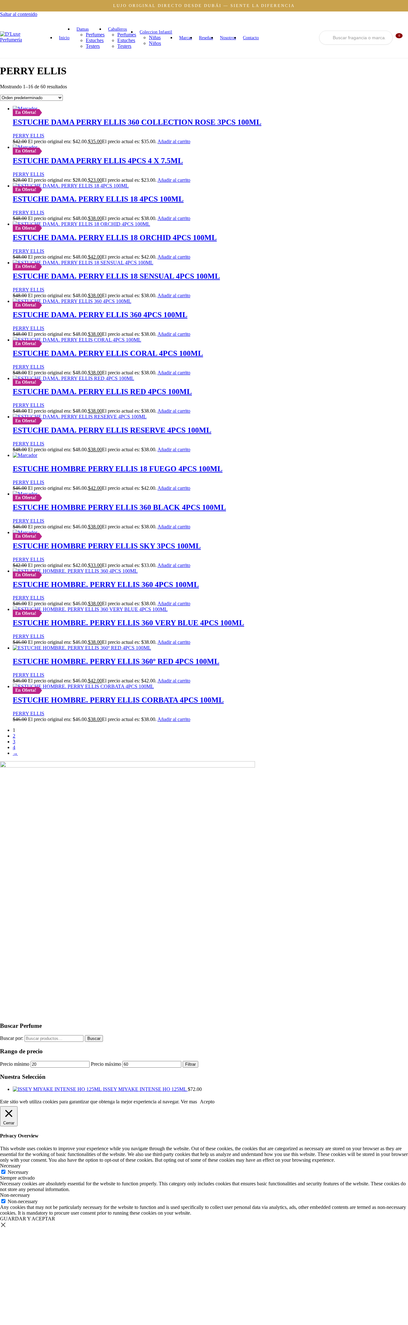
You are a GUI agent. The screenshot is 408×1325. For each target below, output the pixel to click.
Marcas (185, 37)
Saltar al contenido (18, 14)
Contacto (251, 37)
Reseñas (206, 37)
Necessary (18, 1172)
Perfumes (95, 34)
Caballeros (117, 29)
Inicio (64, 37)
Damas (82, 29)
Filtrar (190, 1064)
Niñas (155, 37)
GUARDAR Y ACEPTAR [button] (27, 1218)
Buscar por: (11, 1038)
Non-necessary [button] (15, 1195)
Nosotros (228, 37)
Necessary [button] (10, 1165)
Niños (155, 43)
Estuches (95, 40)
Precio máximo (106, 1064)
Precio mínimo (14, 1064)
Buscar (93, 1038)
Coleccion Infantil (156, 32)
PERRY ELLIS (28, 135)
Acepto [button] (207, 1101)
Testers (93, 46)
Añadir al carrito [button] (173, 141)
